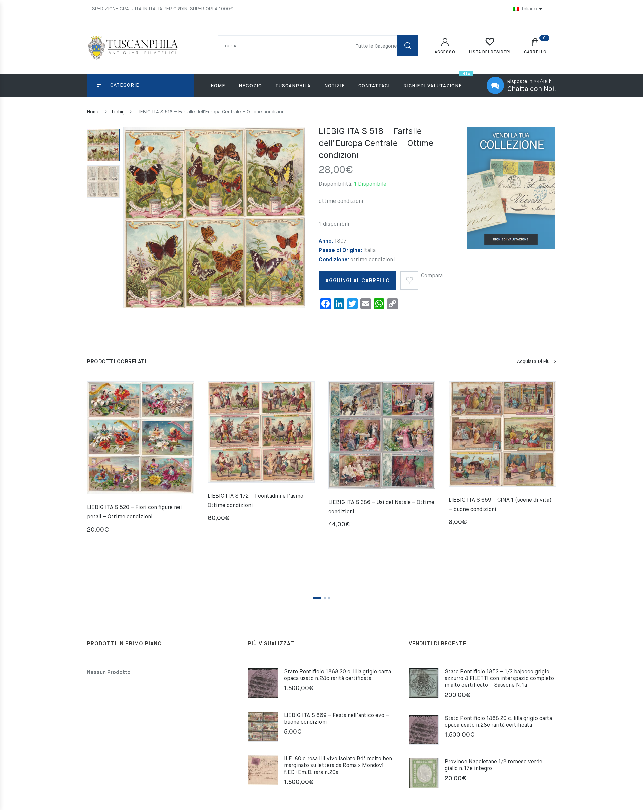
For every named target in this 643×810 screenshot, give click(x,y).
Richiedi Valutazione (432, 86)
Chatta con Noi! (531, 89)
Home (218, 86)
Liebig (118, 112)
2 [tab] (325, 598)
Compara (432, 276)
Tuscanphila (293, 86)
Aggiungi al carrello (357, 281)
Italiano (528, 9)
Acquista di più (533, 361)
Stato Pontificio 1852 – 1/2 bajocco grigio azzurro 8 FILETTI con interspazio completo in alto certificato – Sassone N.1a (499, 678)
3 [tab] (329, 598)
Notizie (334, 86)
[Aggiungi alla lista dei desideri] (409, 278)
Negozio (250, 86)
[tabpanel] (140, 459)
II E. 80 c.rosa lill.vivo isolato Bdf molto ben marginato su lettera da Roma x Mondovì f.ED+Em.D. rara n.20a (338, 765)
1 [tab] (317, 598)
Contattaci (374, 86)
